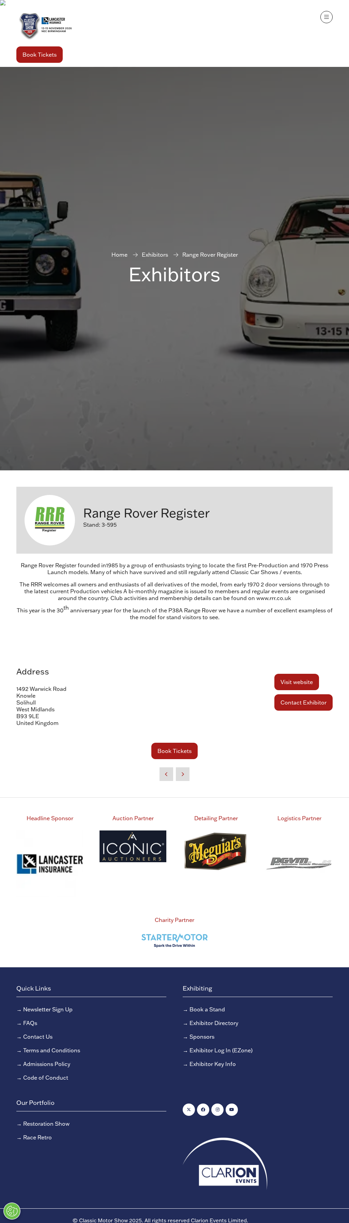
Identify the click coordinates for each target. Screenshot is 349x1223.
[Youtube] (232, 1110)
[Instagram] (217, 1110)
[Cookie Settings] (11, 1211)
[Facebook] (203, 1110)
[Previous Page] (166, 774)
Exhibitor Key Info (212, 1064)
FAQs (30, 1023)
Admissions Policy (46, 1064)
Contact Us (37, 1036)
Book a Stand (207, 1009)
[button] (39, 54)
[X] (189, 1110)
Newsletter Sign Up (48, 1009)
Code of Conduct (45, 1077)
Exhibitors (155, 254)
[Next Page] (182, 774)
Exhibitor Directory (213, 1023)
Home (119, 254)
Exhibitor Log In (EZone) (221, 1050)
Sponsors (201, 1036)
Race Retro (37, 1137)
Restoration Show (46, 1123)
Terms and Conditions (51, 1050)
